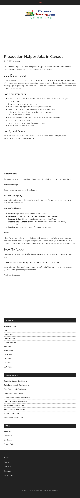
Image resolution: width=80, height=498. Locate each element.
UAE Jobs (7, 359)
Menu (41, 3)
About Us (7, 432)
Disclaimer (8, 440)
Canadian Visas (9, 338)
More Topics (8, 351)
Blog (5, 330)
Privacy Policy (9, 444)
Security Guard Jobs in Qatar (14, 405)
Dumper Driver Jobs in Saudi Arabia (17, 397)
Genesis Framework (52, 490)
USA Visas (8, 367)
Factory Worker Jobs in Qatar (14, 410)
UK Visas (7, 363)
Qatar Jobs (8, 355)
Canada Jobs (16, 275)
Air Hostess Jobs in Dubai (13, 418)
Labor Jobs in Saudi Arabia (13, 393)
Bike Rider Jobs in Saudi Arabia (15, 401)
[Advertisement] (40, 34)
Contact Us (8, 436)
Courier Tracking (10, 343)
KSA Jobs (7, 347)
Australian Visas (10, 326)
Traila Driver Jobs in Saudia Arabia (16, 385)
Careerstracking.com (40, 14)
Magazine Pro (38, 490)
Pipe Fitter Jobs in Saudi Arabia (15, 389)
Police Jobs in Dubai (11, 414)
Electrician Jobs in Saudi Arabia (15, 381)
